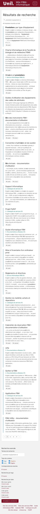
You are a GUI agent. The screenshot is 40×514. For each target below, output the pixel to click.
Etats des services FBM (25, 506)
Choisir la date (5, 484)
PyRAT (30, 510)
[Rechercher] (5, 20)
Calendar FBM (19, 508)
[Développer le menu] (35, 3)
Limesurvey (22, 510)
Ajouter (5, 469)
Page (5, 461)
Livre (5, 463)
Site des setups (13, 510)
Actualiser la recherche (10, 501)
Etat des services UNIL (10, 506)
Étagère (12, 463)
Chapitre (13, 461)
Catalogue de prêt (31, 508)
